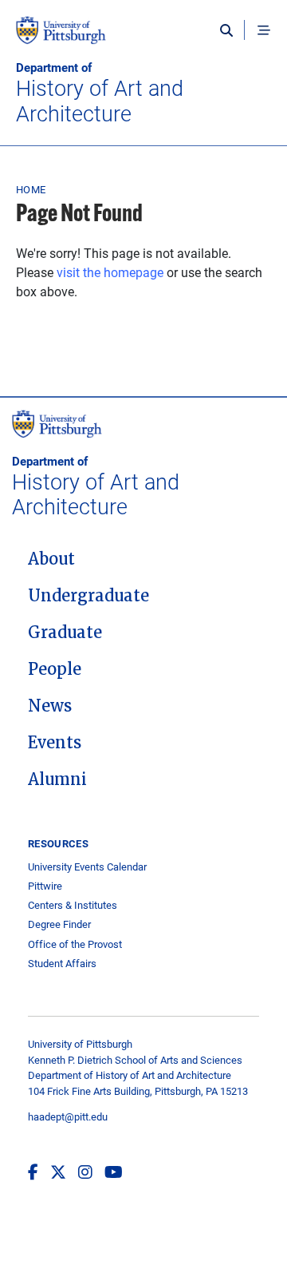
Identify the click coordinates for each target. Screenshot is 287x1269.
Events (54, 742)
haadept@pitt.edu (68, 1116)
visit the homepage (110, 272)
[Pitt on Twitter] (58, 1171)
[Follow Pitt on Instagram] (85, 1171)
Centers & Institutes (72, 905)
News (50, 706)
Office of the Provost (75, 944)
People (54, 669)
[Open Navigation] (264, 30)
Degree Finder (59, 924)
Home (30, 189)
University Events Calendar (87, 867)
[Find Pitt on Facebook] (33, 1171)
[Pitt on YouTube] (113, 1171)
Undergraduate (88, 595)
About (51, 559)
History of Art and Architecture (99, 93)
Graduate (65, 632)
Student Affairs (62, 963)
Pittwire (45, 886)
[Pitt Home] (143, 38)
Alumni (57, 779)
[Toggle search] (230, 30)
